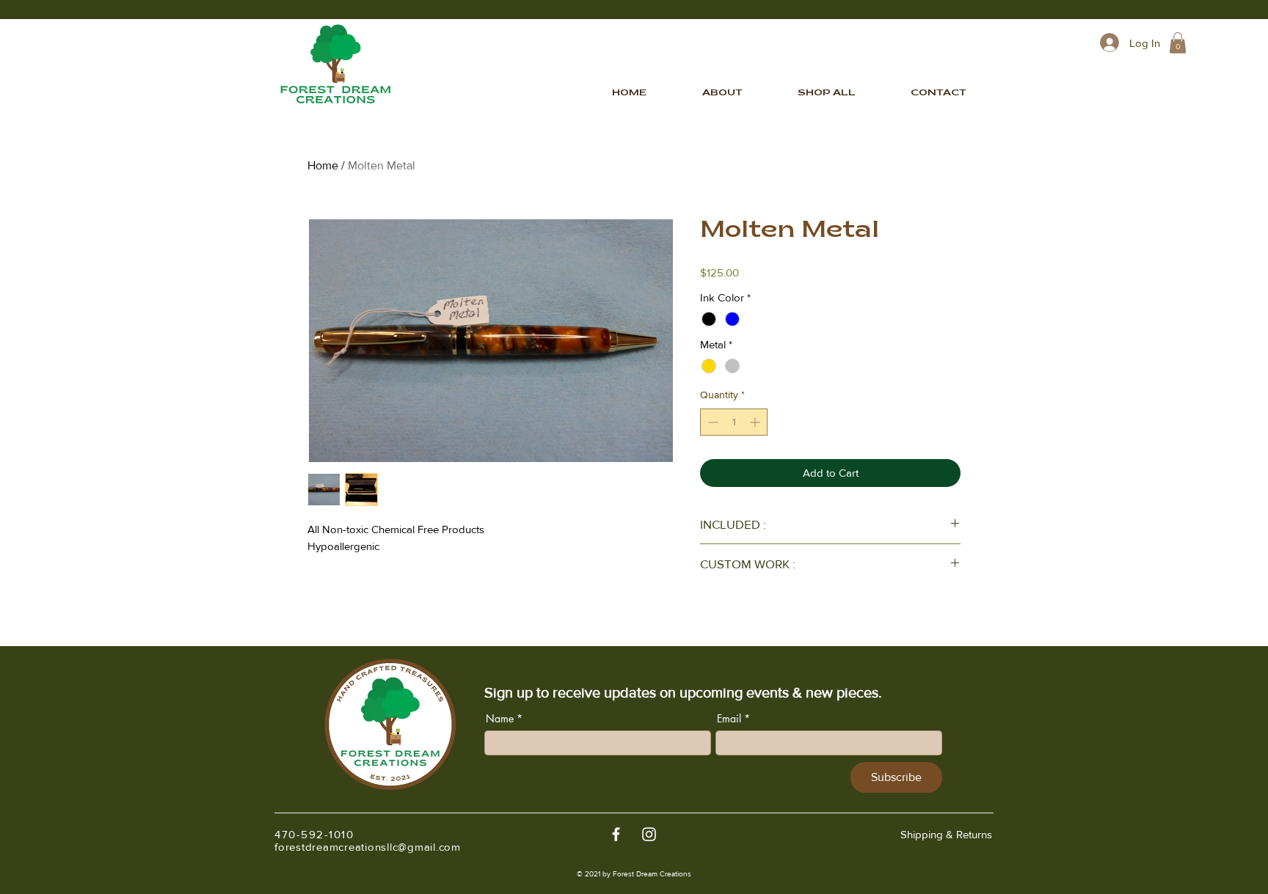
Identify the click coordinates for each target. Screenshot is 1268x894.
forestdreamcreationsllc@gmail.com (367, 846)
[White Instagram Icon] (649, 834)
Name (500, 719)
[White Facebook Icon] (616, 834)
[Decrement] (711, 422)
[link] (1178, 43)
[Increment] (756, 422)
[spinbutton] (734, 422)
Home (322, 165)
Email (729, 719)
